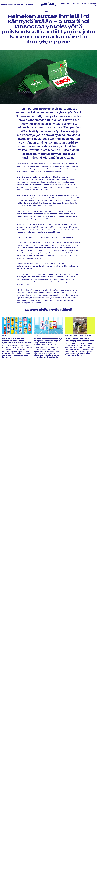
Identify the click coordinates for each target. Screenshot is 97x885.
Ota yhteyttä (78, 3)
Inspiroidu (12, 4)
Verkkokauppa (27, 4)
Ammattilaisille (90, 3)
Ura (18, 4)
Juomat (4, 4)
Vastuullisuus (66, 3)
